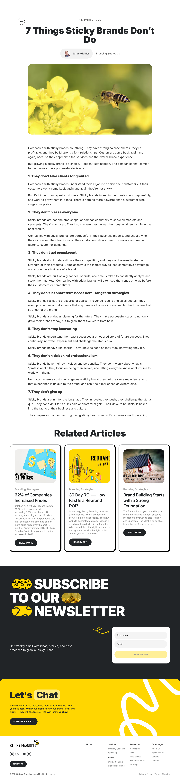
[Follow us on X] (17, 754)
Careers (155, 756)
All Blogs (134, 764)
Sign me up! (141, 654)
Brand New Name (116, 766)
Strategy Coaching (116, 748)
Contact (155, 760)
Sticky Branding (115, 762)
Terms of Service (162, 774)
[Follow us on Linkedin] (29, 754)
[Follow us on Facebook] (12, 754)
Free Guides (135, 756)
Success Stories (137, 760)
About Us (156, 748)
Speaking (112, 752)
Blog (132, 752)
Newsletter (135, 748)
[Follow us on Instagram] (23, 754)
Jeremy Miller (158, 752)
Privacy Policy (145, 774)
